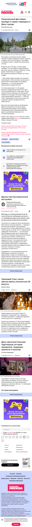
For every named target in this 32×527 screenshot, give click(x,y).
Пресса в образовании (21, 451)
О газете (12, 473)
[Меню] (29, 12)
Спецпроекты (19, 449)
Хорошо (16, 524)
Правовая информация (16, 480)
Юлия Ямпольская (6, 27)
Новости (7, 445)
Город (16, 30)
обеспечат (17, 118)
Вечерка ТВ (19, 445)
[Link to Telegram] (20, 437)
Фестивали (6, 142)
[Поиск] (25, 12)
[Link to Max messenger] (2, 437)
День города (14, 139)
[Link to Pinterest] (2, 440)
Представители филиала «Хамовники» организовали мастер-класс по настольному (16, 134)
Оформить (10, 465)
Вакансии (13, 478)
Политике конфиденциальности (19, 521)
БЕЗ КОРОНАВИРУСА (11, 208)
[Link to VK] (6, 437)
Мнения (6, 449)
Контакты (27, 478)
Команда (20, 478)
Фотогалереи (8, 451)
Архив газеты (19, 447)
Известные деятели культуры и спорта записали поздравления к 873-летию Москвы (14, 127)
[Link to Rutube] (28, 437)
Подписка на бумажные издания (15, 476)
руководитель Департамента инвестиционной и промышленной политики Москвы (16, 205)
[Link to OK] (10, 437)
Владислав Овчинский (3, 204)
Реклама (18, 473)
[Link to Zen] (13, 437)
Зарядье (4, 139)
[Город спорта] (22, 12)
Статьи (6, 447)
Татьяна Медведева (7, 352)
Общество (14, 290)
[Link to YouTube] (17, 437)
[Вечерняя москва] (16, 487)
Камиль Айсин (5, 287)
